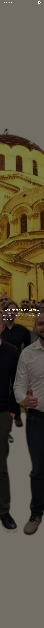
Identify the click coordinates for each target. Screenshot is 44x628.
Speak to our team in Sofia (8, 319)
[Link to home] (8, 1)
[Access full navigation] (39, 2)
